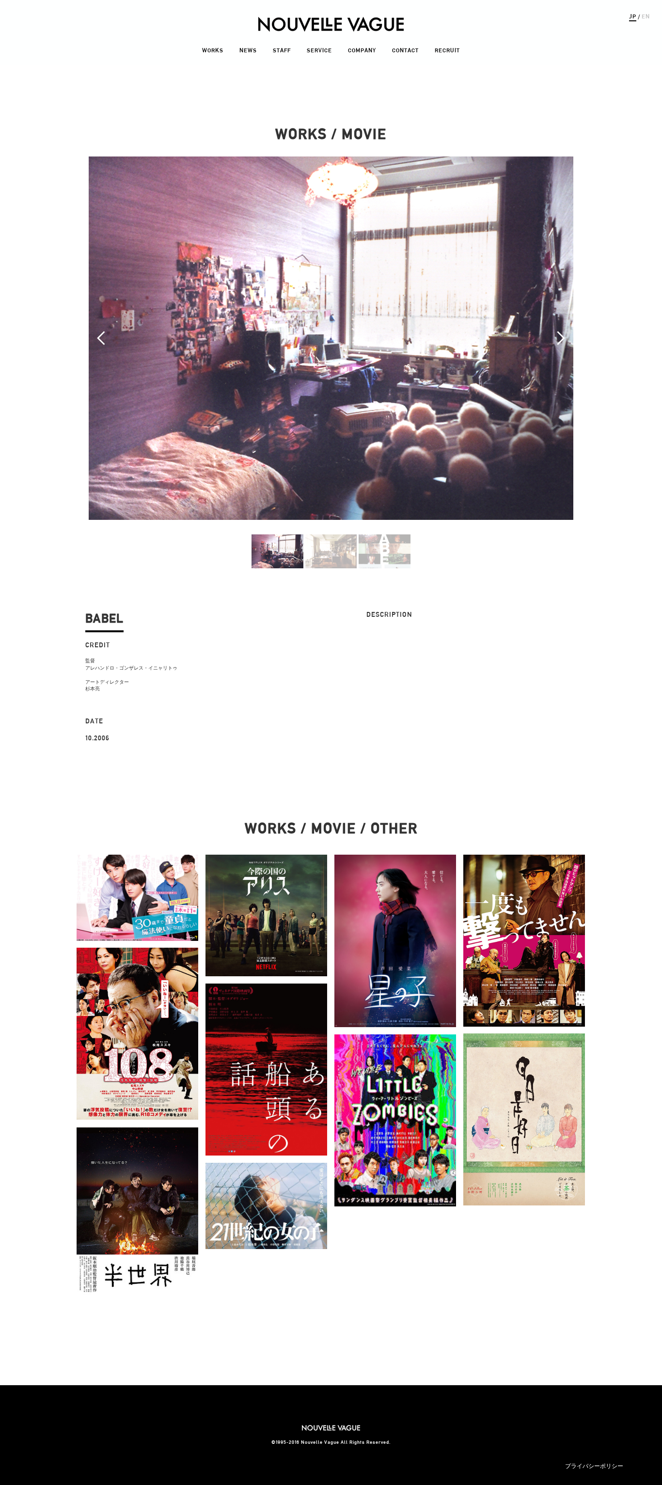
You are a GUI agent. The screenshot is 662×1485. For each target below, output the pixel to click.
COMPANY (362, 50)
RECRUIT (447, 50)
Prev (101, 338)
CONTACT (405, 50)
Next (560, 338)
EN (646, 16)
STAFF (282, 50)
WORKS (212, 50)
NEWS (248, 50)
